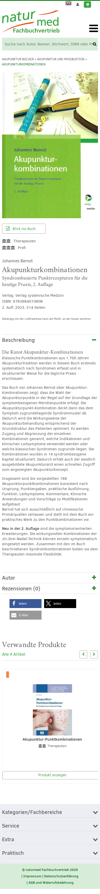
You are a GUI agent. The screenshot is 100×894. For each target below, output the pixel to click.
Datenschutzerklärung (61, 876)
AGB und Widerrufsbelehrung (51, 882)
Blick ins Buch (24, 228)
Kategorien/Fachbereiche (32, 812)
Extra (8, 839)
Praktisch (13, 853)
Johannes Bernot (17, 261)
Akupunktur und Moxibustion (60, 59)
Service (10, 826)
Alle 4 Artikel (13, 654)
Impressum (32, 876)
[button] (25, 603)
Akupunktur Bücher (18, 59)
